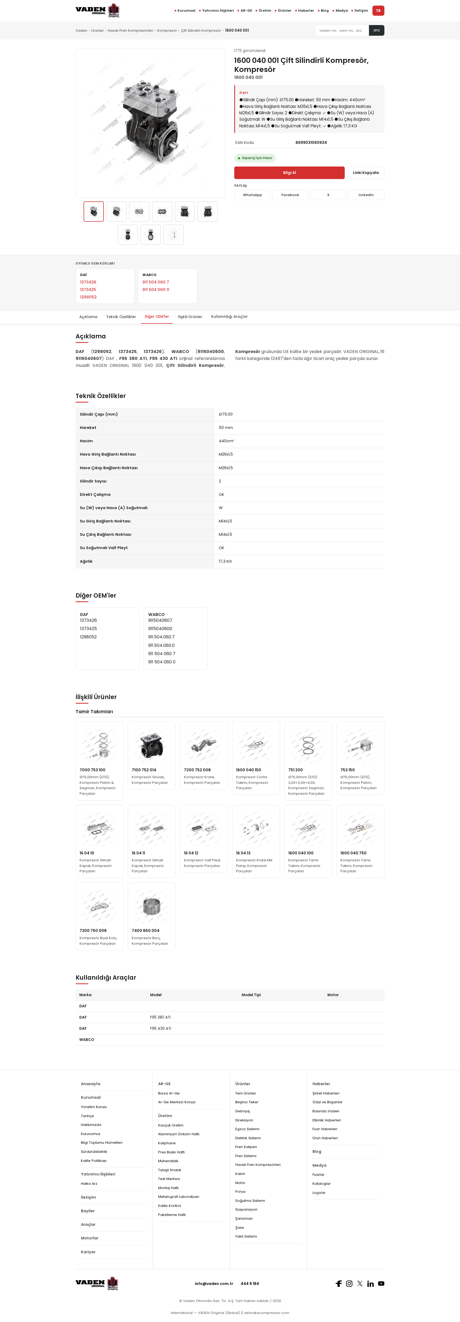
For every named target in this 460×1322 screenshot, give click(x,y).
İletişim (361, 10)
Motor (240, 1182)
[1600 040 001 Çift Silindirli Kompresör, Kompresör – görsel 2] (116, 211)
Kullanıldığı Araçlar (229, 316)
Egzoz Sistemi (247, 1129)
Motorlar (89, 1238)
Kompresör (167, 30)
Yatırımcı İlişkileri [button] (218, 10)
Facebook (290, 195)
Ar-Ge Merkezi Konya (176, 1102)
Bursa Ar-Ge (169, 1093)
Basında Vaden (326, 1111)
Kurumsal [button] (186, 10)
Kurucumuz (90, 1133)
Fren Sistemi (245, 1155)
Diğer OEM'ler (157, 316)
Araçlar (88, 1224)
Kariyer (88, 1252)
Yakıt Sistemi (246, 1236)
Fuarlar (319, 1174)
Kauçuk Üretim (170, 1125)
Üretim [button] (265, 10)
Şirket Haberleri (326, 1093)
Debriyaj (242, 1111)
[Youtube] (381, 1283)
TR (378, 10)
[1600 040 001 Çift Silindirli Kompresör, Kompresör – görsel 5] (185, 211)
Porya (240, 1191)
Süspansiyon (246, 1209)
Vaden (81, 30)
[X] (360, 1283)
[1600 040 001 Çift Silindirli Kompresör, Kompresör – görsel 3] (139, 211)
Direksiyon (244, 1120)
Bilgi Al (289, 172)
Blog (325, 10)
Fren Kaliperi (246, 1146)
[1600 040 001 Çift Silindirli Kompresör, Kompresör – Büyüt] (150, 123)
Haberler (306, 10)
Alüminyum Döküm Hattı (178, 1134)
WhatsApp (252, 195)
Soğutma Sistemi (250, 1200)
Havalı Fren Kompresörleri (130, 30)
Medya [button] (342, 10)
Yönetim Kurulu (94, 1106)
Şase (239, 1227)
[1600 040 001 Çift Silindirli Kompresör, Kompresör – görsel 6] (208, 211)
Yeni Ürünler (245, 1093)
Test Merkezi (169, 1178)
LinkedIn (366, 195)
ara (376, 30)
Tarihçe (87, 1115)
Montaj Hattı (168, 1187)
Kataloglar (322, 1183)
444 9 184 (250, 1283)
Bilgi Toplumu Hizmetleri (101, 1142)
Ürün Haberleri (325, 1138)
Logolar (319, 1192)
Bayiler (88, 1211)
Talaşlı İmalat (169, 1170)
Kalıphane (167, 1143)
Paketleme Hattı (172, 1214)
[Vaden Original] (98, 10)
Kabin (240, 1173)
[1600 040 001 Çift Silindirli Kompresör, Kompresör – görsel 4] (162, 211)
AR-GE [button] (246, 10)
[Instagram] (349, 1283)
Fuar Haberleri (325, 1129)
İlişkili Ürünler (190, 316)
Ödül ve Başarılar (328, 1102)
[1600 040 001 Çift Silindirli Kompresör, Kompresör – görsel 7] (128, 235)
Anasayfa (90, 1083)
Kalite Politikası (93, 1160)
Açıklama (88, 316)
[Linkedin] (370, 1283)
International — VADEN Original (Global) (205, 1312)
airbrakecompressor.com (266, 1312)
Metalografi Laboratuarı (178, 1196)
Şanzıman (244, 1218)
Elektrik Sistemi (248, 1138)
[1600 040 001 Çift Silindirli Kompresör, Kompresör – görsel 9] (173, 235)
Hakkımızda (91, 1124)
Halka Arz (89, 1183)
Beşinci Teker (246, 1102)
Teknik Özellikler (121, 316)
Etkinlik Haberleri (327, 1120)
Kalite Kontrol (169, 1205)
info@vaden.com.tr (214, 1283)
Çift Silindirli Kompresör (201, 30)
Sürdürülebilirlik (94, 1151)
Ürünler (284, 10)
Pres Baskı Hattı (171, 1152)
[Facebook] (338, 1283)
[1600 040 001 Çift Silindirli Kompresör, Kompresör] (94, 211)
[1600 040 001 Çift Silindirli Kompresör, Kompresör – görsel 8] (151, 235)
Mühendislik (168, 1160)
